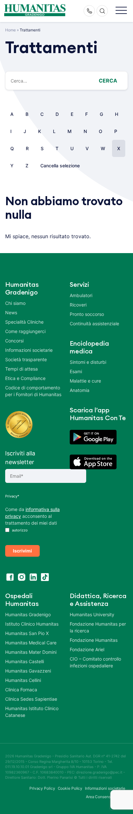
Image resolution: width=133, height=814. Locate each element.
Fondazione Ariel (87, 649)
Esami (76, 371)
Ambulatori (81, 295)
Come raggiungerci (25, 331)
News (11, 312)
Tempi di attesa (21, 369)
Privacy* (12, 496)
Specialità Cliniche (24, 322)
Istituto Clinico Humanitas (31, 624)
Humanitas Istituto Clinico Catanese (31, 712)
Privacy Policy (42, 788)
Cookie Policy (70, 788)
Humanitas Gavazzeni (28, 671)
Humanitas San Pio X (27, 633)
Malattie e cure (85, 381)
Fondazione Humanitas (94, 640)
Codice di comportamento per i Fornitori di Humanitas (33, 391)
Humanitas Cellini (23, 680)
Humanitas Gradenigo (28, 614)
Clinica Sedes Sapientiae (31, 699)
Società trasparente (26, 359)
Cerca (108, 80)
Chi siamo (15, 303)
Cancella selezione (60, 165)
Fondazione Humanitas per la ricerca (98, 627)
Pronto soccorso (87, 314)
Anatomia (79, 390)
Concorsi (14, 340)
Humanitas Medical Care (30, 642)
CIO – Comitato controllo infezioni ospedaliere (95, 662)
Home (10, 30)
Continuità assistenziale (94, 323)
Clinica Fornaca (21, 689)
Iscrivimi (22, 550)
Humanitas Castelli (24, 661)
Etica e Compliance (25, 378)
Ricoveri (78, 304)
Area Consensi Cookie (105, 796)
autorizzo (19, 530)
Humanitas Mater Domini (30, 652)
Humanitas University (92, 614)
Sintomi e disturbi (88, 362)
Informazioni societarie (29, 350)
